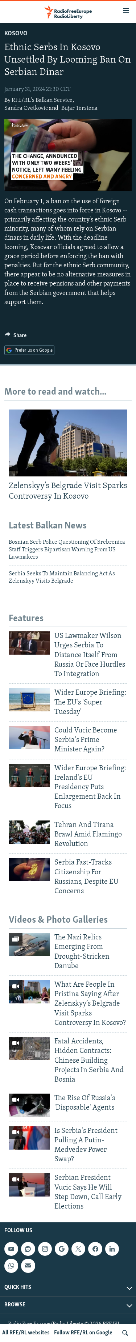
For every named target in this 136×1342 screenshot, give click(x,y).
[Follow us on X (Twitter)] (78, 1249)
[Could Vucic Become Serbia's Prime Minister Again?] (29, 737)
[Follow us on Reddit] (28, 1249)
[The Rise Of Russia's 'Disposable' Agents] (29, 1105)
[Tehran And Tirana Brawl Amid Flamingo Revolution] (29, 832)
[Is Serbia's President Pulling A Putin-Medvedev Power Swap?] (29, 1138)
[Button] (15, 337)
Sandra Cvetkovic (26, 108)
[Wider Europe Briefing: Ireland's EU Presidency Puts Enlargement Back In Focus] (29, 775)
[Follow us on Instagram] (45, 1249)
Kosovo (16, 34)
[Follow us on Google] (62, 1249)
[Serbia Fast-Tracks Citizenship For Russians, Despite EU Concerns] (29, 869)
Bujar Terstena (79, 108)
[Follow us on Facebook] (95, 1249)
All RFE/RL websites (26, 1333)
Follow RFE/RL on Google (83, 1333)
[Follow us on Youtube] (11, 1249)
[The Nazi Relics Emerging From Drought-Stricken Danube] (29, 944)
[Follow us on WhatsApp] (11, 1266)
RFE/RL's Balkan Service (42, 100)
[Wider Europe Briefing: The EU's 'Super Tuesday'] (29, 699)
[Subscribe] (28, 1266)
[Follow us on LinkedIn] (112, 1249)
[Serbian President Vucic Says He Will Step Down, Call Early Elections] (29, 1185)
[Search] (125, 1333)
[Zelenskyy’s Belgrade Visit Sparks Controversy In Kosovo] (68, 443)
